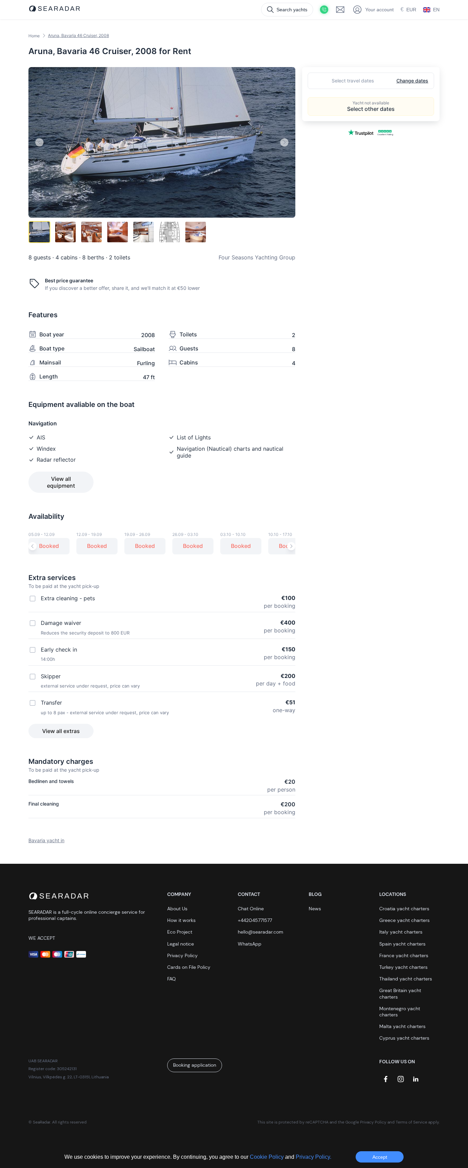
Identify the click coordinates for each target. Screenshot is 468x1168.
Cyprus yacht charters (404, 1038)
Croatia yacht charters (404, 909)
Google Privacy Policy (365, 1122)
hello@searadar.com (260, 932)
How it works (181, 920)
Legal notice (180, 944)
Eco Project (179, 932)
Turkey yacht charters (403, 967)
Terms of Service (411, 1122)
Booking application (194, 1065)
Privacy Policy (182, 955)
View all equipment (61, 482)
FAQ (171, 979)
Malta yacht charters (402, 1026)
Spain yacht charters (402, 944)
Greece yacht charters (404, 920)
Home (34, 35)
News (315, 909)
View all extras (61, 731)
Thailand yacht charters (405, 979)
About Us (177, 909)
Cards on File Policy (188, 967)
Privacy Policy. (313, 1157)
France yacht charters (403, 955)
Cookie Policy (267, 1157)
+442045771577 (255, 920)
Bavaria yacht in (46, 840)
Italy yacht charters (400, 932)
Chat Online (251, 909)
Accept (379, 1157)
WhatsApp (249, 944)
